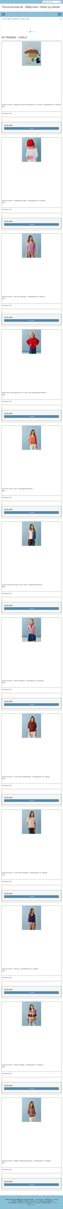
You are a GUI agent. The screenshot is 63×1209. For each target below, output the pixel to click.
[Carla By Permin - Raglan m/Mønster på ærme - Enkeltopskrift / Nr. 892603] (31, 1128)
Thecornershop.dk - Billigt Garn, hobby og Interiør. (31, 6)
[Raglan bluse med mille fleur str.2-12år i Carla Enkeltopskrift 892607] (31, 360)
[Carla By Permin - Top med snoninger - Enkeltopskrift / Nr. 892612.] (31, 264)
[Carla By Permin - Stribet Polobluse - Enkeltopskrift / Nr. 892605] (31, 648)
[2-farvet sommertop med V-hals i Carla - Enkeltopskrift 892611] (31, 552)
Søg (60, 1)
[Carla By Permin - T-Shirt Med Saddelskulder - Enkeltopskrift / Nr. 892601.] (31, 744)
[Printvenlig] (60, 19)
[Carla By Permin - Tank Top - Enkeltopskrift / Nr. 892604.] (31, 936)
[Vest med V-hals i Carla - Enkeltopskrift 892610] (31, 456)
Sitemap (54, 1202)
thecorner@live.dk (33, 1201)
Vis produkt (31, 128)
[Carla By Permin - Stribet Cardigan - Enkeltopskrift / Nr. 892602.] (31, 1032)
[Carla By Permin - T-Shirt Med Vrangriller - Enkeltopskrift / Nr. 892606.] (31, 840)
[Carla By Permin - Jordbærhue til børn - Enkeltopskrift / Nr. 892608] (31, 168)
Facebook (32, 1204)
